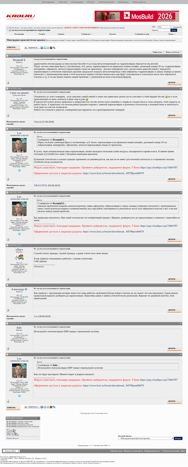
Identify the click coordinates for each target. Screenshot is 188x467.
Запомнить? (177, 27)
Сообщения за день (142, 34)
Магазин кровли (107, 2)
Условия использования (170, 451)
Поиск (171, 34)
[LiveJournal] (54, 48)
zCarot (44, 458)
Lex (19, 133)
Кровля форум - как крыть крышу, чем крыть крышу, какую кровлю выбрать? (36, 28)
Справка (61, 34)
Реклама (112, 34)
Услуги (92, 2)
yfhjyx (19, 249)
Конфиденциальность (152, 451)
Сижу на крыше (19, 92)
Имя (153, 27)
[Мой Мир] (51, 48)
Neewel (37, 122)
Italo (19, 327)
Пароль (154, 30)
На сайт (64, 2)
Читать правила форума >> (92, 463)
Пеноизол (39, 266)
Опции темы (157, 52)
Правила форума (12, 438)
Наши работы (140, 2)
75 (22, 162)
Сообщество (85, 34)
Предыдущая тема (87, 413)
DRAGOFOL (40, 185)
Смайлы (9, 431)
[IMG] (9, 433)
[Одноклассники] (48, 48)
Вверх (183, 451)
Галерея (42, 34)
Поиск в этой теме (172, 52)
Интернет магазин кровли (133, 451)
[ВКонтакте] (41, 48)
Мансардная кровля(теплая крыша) (112, 28)
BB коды (9, 430)
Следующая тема (101, 413)
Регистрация (19, 34)
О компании (78, 2)
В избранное (49, 2)
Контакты (124, 2)
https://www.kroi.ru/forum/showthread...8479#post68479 (113, 173)
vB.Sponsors (4, 460)
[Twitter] (45, 48)
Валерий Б (19, 59)
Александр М (19, 289)
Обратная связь (116, 451)
